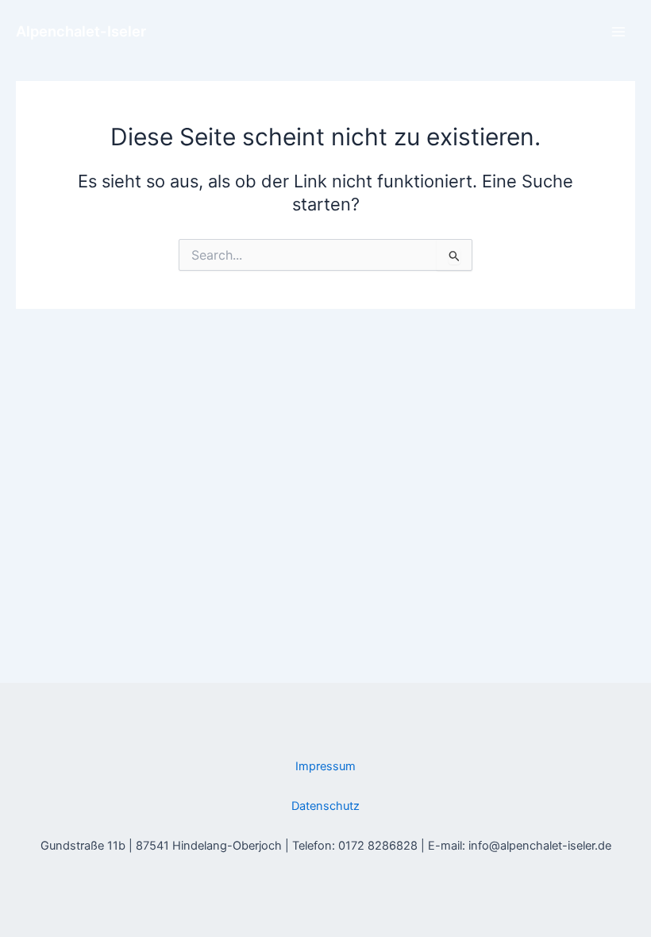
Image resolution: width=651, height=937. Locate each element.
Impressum (325, 766)
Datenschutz (325, 806)
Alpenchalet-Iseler (81, 31)
